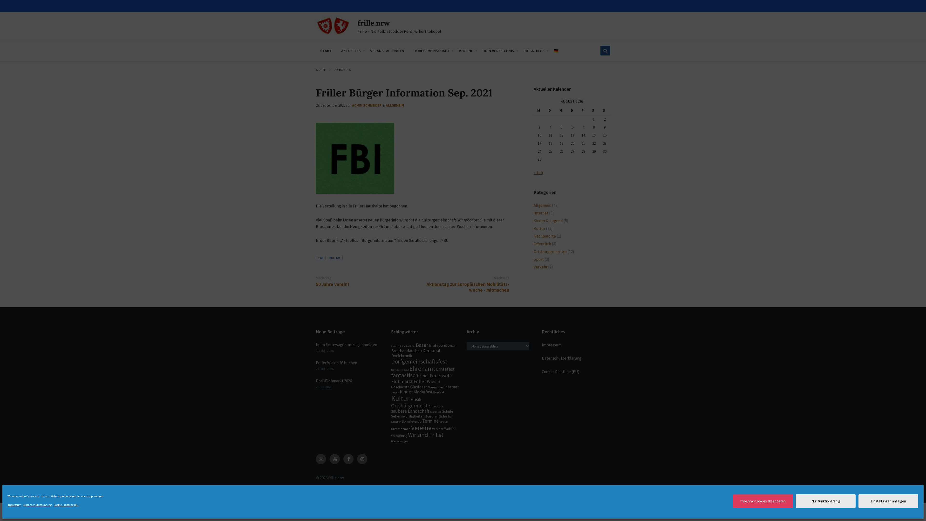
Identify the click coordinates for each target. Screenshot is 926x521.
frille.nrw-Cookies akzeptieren (763, 501)
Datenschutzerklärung (37, 505)
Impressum (14, 505)
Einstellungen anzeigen (888, 501)
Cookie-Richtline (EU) (66, 505)
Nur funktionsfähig (825, 501)
